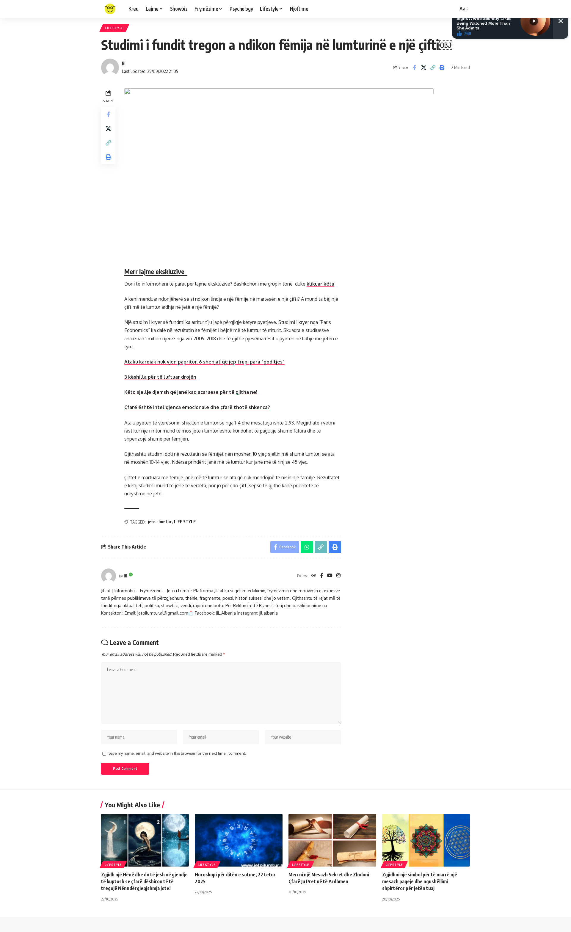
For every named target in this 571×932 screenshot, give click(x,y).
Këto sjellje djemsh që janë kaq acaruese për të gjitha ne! (190, 392)
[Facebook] (322, 575)
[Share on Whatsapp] (307, 547)
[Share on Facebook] (414, 67)
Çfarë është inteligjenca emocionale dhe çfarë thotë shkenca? (197, 407)
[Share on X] (423, 67)
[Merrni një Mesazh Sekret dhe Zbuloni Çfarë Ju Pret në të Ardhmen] (332, 840)
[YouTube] (330, 575)
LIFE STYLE (185, 521)
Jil (124, 63)
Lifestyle (114, 28)
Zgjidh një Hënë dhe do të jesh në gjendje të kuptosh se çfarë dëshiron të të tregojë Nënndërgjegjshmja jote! (144, 881)
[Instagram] (338, 575)
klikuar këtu (320, 284)
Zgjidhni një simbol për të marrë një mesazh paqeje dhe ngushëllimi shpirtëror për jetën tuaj (419, 881)
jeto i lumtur (160, 521)
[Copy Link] (433, 67)
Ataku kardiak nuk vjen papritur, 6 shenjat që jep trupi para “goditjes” (204, 362)
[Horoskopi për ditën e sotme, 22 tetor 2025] (239, 840)
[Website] (314, 575)
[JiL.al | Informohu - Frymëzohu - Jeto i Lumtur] (110, 9)
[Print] (442, 67)
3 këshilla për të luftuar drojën (160, 377)
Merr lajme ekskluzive (155, 271)
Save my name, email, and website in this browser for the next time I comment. (177, 753)
